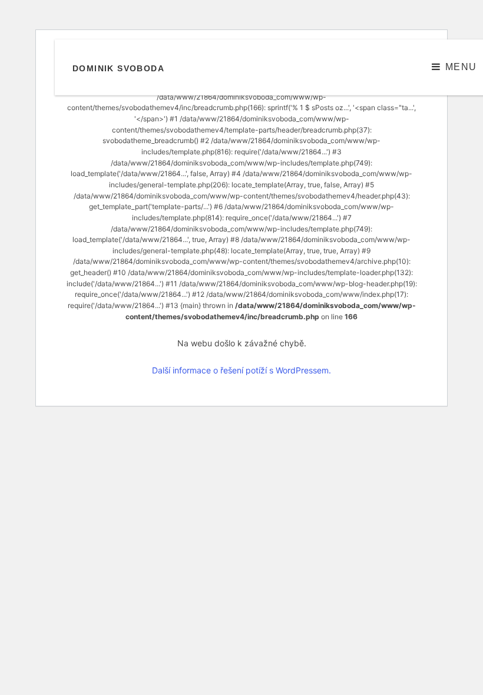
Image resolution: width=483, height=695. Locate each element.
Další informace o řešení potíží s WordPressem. (241, 370)
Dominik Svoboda (118, 68)
